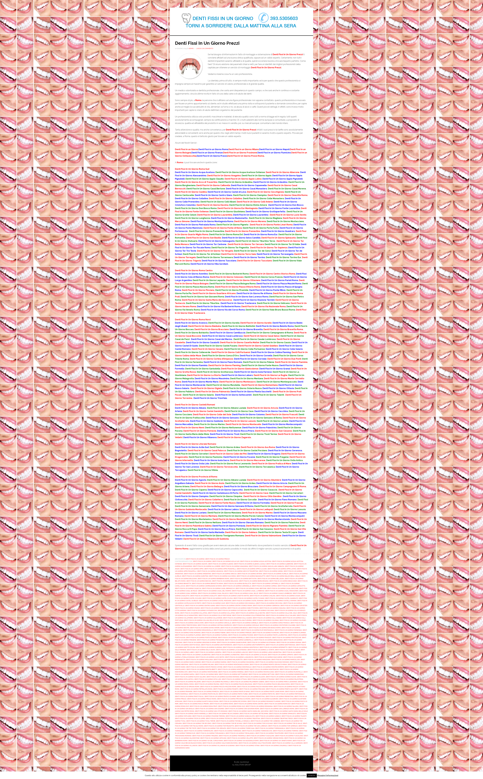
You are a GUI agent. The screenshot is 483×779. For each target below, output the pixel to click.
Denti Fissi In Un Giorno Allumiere (206, 566)
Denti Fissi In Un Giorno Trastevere (269, 733)
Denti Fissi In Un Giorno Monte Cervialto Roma (268, 664)
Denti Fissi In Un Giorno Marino (214, 662)
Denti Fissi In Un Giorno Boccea (198, 581)
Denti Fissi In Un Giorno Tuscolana (260, 736)
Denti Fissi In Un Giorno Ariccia (224, 574)
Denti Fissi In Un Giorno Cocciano (261, 610)
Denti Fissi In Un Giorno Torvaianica (210, 733)
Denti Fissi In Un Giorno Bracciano (283, 581)
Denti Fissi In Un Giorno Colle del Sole (281, 613)
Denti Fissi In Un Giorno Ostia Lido (207, 679)
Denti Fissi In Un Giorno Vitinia (247, 745)
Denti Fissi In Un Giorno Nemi (206, 674)
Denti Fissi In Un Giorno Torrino (285, 731)
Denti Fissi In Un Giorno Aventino (195, 576)
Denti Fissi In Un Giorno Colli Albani (237, 618)
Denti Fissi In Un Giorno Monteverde (202, 672)
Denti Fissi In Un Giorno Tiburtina (246, 718)
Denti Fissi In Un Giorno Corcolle (218, 623)
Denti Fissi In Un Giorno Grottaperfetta (249, 645)
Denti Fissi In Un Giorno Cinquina (272, 608)
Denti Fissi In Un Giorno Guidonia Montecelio (241, 647)
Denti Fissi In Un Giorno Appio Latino (282, 569)
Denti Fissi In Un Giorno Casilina (262, 596)
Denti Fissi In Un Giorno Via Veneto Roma (275, 740)
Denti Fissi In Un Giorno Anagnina (234, 566)
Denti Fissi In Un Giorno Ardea (271, 571)
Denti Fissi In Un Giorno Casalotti (203, 596)
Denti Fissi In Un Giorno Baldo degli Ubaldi (283, 576)
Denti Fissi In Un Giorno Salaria (286, 706)
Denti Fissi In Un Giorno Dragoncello (198, 630)
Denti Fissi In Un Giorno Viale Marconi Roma (220, 743)
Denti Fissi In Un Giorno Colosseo (292, 620)
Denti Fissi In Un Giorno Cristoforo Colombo (277, 625)
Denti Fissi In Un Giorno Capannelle (237, 586)
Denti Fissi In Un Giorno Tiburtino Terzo (277, 718)
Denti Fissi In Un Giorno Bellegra (270, 578)
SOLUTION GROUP (243, 765)
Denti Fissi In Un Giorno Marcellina (285, 659)
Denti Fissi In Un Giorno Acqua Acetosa (255, 561)
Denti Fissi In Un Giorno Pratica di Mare (220, 696)
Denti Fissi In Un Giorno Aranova (210, 571)
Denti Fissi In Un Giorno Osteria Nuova (281, 677)
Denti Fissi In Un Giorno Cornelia (245, 623)
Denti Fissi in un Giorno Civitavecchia (202, 610)
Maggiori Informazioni (327, 775)
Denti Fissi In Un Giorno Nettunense (233, 674)
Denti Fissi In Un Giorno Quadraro (264, 699)
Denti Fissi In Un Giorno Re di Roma (233, 701)
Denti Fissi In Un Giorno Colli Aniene (267, 618)
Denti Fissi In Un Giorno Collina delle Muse (201, 620)
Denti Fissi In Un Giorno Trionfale (232, 736)
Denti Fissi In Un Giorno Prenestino (280, 696)
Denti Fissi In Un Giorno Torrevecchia (257, 731)
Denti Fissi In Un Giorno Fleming (214, 635)
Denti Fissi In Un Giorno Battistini (243, 578)
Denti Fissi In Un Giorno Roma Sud (231, 706)
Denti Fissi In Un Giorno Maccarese (268, 657)
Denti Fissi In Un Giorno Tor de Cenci (197, 723)
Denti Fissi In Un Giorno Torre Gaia (240, 728)
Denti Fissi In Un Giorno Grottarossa (280, 645)
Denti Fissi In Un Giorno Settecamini (253, 713)
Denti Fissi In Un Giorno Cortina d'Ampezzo (215, 625)
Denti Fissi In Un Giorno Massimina (241, 662)
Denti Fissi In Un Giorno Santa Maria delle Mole (288, 711)
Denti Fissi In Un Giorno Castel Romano (248, 600)
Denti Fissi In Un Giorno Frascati (258, 637)
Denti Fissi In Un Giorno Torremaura (198, 731)
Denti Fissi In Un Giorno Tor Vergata (211, 728)
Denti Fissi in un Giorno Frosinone (210, 640)
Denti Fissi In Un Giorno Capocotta (291, 586)
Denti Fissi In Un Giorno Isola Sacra (201, 650)
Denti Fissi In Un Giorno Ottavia (234, 679)
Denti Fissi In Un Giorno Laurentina (196, 655)
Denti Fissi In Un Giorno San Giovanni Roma (242, 709)
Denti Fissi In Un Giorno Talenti (294, 716)
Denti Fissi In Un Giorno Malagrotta (228, 659)
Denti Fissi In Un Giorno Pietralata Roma (196, 689)
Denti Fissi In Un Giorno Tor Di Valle (288, 723)
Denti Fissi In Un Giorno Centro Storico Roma (234, 605)
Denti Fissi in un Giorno (202, 561)
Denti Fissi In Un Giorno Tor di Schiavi (258, 723)
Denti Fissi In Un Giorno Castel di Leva (217, 598)
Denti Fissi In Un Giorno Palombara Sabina (247, 682)
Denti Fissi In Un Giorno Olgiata (252, 677)
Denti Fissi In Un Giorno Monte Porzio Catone (204, 667)
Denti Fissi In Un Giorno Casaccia (188, 588)
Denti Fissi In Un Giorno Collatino (221, 613)
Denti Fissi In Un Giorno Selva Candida (223, 713)
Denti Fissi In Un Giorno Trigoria (205, 736)
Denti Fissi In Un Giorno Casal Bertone (250, 588)
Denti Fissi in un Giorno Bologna (225, 581)
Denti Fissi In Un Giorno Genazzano (268, 640)
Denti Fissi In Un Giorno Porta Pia (262, 694)
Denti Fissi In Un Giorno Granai (288, 642)
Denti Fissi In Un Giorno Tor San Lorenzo (251, 726)
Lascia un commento (204, 48)
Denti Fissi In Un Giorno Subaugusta (240, 716)
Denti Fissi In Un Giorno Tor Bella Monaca (233, 721)
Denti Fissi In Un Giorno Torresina (227, 731)
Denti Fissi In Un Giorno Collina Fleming (235, 620)
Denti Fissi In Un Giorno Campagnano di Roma (204, 586)
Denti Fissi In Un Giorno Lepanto (280, 655)
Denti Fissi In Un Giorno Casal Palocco (213, 593)
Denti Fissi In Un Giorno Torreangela (270, 728)
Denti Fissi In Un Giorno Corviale (246, 625)
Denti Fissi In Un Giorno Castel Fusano (248, 598)
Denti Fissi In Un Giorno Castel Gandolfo (281, 598)
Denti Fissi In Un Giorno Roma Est (277, 704)
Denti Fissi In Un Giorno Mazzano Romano (272, 662)
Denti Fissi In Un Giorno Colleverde (208, 618)
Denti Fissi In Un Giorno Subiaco (268, 716)
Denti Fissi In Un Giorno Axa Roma (222, 576)
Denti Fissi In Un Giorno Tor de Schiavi (227, 723)
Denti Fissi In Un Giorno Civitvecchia (232, 610)
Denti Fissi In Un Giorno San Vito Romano (211, 711)
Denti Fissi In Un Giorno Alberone (279, 564)
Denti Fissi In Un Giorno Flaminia (293, 632)
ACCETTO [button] (311, 775)
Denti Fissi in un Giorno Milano (201, 664)
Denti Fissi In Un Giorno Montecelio (237, 667)
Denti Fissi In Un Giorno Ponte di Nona (235, 691)
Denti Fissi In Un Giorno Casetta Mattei (233, 596)
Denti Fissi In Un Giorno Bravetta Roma (207, 583)
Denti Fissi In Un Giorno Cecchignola (240, 603)
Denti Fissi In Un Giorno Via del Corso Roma (205, 740)
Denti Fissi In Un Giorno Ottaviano (261, 679)
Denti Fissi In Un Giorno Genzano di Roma (199, 642)
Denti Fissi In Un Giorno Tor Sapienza (283, 726)
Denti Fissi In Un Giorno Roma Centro (249, 704)
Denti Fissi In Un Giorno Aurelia (275, 574)
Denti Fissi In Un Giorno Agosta (195, 564)
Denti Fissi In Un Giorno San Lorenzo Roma (277, 709)
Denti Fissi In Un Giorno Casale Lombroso (275, 593)
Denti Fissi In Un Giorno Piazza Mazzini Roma (218, 686)
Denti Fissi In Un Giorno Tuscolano (289, 736)
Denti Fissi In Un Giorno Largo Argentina (265, 652)
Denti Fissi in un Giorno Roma (221, 704)
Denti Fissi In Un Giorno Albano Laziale (250, 564)
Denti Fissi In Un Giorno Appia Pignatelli (220, 569)
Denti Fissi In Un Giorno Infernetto (273, 647)
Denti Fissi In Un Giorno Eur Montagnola (257, 630)
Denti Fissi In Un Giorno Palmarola (216, 682)
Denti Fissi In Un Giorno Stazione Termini (208, 716)
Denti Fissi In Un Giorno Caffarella (266, 583)
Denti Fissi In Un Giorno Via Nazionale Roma (241, 740)
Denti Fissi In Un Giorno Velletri (240, 738)
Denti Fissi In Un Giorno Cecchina (269, 603)
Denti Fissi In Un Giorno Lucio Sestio (210, 657)
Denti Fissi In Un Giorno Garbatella (239, 640)
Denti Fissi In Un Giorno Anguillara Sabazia (266, 566)
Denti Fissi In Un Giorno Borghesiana (254, 581)
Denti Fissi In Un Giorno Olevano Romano (223, 677)
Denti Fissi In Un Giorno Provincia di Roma (233, 699)
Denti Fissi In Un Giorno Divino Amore (205, 628)
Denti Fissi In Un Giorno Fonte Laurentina (270, 635)
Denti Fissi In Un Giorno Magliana (199, 659)
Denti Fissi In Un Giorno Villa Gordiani (287, 743)
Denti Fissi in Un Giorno (195, 559)
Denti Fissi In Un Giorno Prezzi (207, 43)
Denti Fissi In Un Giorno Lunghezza (239, 657)
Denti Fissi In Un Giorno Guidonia (209, 647)
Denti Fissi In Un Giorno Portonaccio (290, 694)
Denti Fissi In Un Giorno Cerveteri (293, 605)
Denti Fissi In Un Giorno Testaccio (219, 718)
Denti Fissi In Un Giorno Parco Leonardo (281, 682)
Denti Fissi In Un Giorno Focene (240, 635)
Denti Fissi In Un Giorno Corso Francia (274, 623)
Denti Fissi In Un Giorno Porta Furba (233, 694)
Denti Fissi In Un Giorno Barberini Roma (213, 578)
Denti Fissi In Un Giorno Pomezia (206, 691)
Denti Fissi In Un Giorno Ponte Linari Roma (267, 691)
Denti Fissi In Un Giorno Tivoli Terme (200, 721)
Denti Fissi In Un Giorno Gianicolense (232, 642)
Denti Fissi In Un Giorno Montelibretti (201, 669)
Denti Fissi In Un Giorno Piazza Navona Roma (255, 686)
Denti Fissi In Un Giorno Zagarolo (274, 745)
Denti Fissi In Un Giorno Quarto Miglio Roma (200, 701)
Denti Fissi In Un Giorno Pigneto (225, 689)
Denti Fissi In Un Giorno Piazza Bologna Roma (271, 684)
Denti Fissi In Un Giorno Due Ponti (227, 630)
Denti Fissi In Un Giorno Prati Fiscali (189, 696)
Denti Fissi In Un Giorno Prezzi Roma (201, 699)
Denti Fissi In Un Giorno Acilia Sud (225, 561)
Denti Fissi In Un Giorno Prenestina (251, 696)
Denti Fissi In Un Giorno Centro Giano (200, 605)
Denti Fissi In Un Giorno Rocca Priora (194, 704)
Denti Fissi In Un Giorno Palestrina (289, 679)
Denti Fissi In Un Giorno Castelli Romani (280, 600)
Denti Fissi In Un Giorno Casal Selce (243, 593)
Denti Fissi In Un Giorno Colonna (266, 620)
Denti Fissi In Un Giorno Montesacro (264, 669)
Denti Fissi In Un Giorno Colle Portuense (215, 615)
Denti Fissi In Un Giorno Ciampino (214, 608)
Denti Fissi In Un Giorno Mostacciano (259, 672)
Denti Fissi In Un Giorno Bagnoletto (251, 576)
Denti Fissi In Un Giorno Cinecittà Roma (243, 608)
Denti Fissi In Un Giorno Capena (264, 586)
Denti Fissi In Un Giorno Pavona (207, 684)
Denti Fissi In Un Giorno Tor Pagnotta (219, 726)
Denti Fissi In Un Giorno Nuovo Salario (190, 677)
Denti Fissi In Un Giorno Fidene (213, 632)
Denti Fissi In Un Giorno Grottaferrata (216, 645)
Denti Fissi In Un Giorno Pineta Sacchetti (282, 689)
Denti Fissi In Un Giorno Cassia (288, 596)
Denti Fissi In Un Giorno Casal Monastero (281, 591)
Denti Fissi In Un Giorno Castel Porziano (215, 600)
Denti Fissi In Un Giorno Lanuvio (235, 652)
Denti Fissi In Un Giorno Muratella (289, 672)
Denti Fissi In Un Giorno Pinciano (252, 689)
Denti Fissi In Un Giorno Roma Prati (203, 706)
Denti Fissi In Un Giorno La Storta (260, 650)
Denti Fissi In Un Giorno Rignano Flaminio (264, 701)
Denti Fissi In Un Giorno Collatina (193, 613)
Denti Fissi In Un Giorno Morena (231, 672)
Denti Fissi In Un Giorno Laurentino (225, 655)
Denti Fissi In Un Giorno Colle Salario (281, 615)
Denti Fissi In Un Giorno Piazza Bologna (236, 684)
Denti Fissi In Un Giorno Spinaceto (282, 713)
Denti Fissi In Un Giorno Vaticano (213, 738)
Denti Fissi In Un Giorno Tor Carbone (265, 721)
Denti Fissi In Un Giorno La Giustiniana (231, 650)
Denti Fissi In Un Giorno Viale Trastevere (254, 743)
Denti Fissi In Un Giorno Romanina (259, 706)
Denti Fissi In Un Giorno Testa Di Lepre (190, 718)
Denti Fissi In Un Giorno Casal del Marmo (214, 591)
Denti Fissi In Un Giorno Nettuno (261, 674)
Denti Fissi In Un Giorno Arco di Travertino (241, 571)
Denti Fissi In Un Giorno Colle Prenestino (248, 615)
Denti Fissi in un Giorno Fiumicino (265, 632)
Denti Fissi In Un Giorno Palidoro (188, 682)
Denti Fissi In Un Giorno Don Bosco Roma (265, 628)
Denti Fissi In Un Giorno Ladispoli (208, 652)
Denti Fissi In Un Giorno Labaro (287, 650)
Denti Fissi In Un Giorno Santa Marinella (191, 713)
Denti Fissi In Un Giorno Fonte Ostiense (201, 637)
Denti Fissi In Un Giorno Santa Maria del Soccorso (248, 711)
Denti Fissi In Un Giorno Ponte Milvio (203, 694)
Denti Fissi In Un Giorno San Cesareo (209, 709)
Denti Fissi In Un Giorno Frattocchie (286, 637)
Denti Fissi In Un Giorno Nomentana (289, 674)
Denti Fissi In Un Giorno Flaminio (188, 635)
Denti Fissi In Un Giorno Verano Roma (269, 738)
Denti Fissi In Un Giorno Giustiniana (261, 642)
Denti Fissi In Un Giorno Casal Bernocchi (218, 588)
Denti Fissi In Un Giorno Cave (213, 603)
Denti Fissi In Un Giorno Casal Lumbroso (248, 591)
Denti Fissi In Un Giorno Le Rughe (253, 655)
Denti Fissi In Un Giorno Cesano (187, 608)
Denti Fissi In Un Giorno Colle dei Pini (250, 613)
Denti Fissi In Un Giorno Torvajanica (240, 733)
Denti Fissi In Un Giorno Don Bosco (234, 628)
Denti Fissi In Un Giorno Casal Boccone (282, 588)
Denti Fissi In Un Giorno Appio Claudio (252, 569)
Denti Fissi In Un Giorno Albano (220, 564)
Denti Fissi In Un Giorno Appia (192, 569)
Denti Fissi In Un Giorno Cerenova (266, 605)
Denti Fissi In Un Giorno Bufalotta (237, 583)
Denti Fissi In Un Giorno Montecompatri (268, 667)
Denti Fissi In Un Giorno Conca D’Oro (189, 623)
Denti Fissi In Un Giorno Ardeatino (197, 574)
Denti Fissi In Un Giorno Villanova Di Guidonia (216, 745)
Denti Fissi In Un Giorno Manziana (257, 659)
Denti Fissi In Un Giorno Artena (249, 574)
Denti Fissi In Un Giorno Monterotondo (233, 669)
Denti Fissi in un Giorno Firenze (239, 632)
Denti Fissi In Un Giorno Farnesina (288, 630)
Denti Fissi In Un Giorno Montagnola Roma (232, 664)
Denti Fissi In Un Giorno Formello (231, 637)
